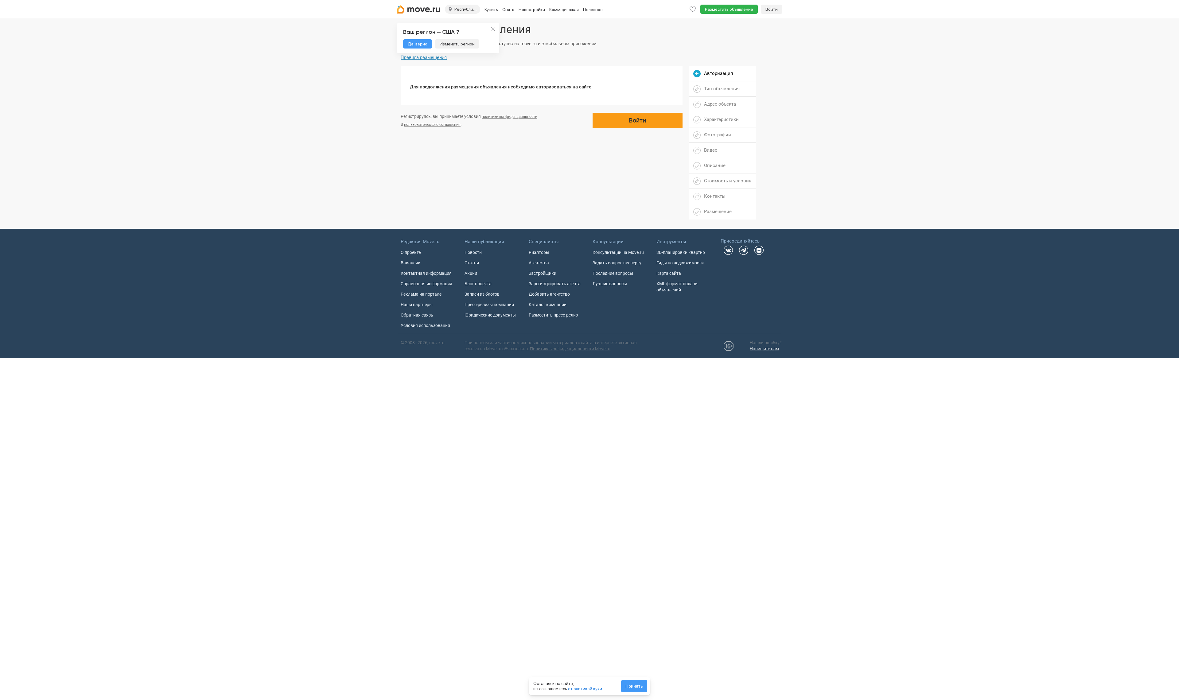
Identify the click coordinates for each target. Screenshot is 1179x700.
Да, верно (417, 43)
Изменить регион (457, 43)
